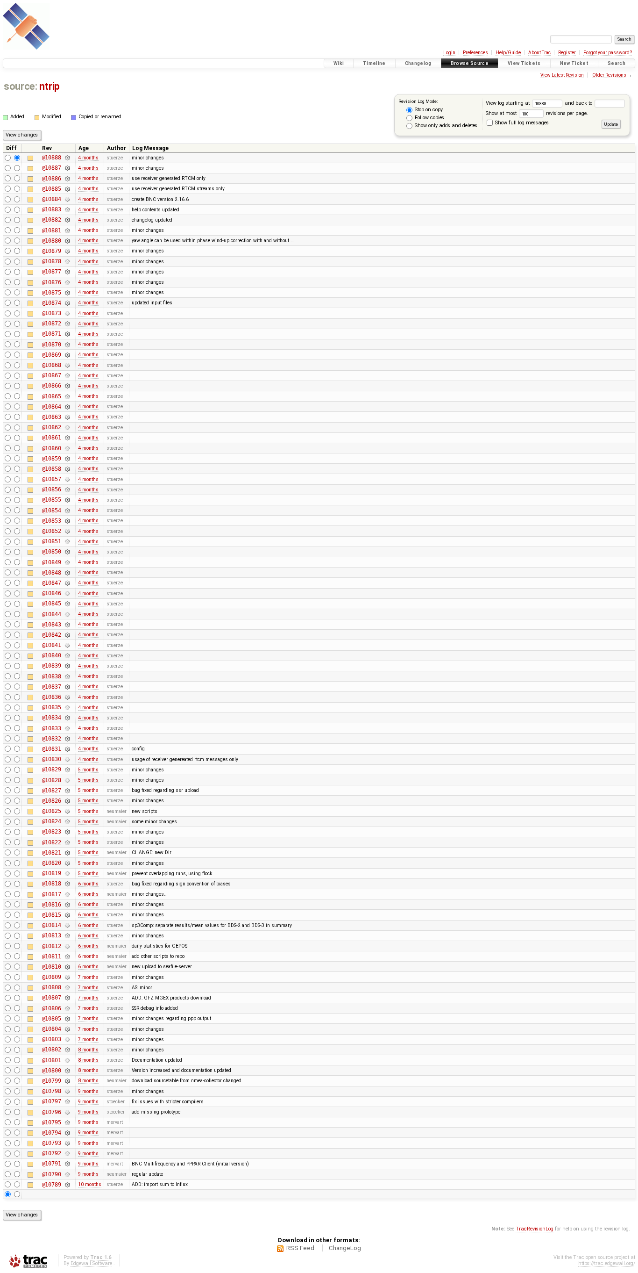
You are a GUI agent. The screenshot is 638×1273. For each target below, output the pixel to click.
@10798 (51, 1091)
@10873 (51, 313)
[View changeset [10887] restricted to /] (67, 168)
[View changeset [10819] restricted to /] (67, 873)
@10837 (51, 686)
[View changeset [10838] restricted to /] (67, 676)
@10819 (51, 873)
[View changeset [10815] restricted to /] (67, 915)
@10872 (51, 323)
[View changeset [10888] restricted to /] (67, 157)
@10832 (51, 738)
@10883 (51, 209)
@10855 (51, 499)
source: (20, 86)
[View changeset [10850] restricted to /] (67, 551)
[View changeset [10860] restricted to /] (67, 448)
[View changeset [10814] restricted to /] (67, 925)
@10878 (51, 261)
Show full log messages (521, 123)
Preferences (475, 52)
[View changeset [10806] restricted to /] (67, 1008)
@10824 (51, 821)
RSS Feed (300, 1247)
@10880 (51, 240)
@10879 (51, 251)
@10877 (51, 271)
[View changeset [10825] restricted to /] (67, 811)
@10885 (51, 189)
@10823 (51, 831)
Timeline (374, 63)
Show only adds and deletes (445, 125)
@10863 (51, 417)
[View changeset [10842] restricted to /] (67, 635)
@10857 (51, 479)
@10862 (51, 427)
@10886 (51, 178)
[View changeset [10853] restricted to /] (67, 521)
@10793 (51, 1143)
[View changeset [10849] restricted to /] (67, 562)
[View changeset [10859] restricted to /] (67, 458)
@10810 (51, 967)
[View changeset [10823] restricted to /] (67, 831)
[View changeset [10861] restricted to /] (67, 437)
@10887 (51, 168)
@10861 (51, 437)
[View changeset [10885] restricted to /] (67, 189)
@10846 (51, 593)
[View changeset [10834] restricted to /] (67, 717)
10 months (89, 1184)
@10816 (51, 904)
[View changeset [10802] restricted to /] (67, 1049)
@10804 (51, 1029)
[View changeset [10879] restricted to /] (67, 251)
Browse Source (470, 63)
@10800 (51, 1070)
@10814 (51, 925)
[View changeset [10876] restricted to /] (67, 282)
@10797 (51, 1101)
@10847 (51, 583)
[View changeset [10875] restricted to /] (67, 292)
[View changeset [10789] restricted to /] (67, 1184)
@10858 (51, 469)
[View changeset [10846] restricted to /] (67, 593)
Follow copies (428, 118)
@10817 (51, 894)
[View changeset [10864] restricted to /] (67, 406)
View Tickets (524, 63)
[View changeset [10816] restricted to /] (67, 904)
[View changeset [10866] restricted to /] (67, 385)
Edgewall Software (91, 1263)
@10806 (51, 1008)
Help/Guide (508, 52)
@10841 (51, 645)
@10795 (51, 1122)
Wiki (338, 63)
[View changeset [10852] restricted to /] (67, 531)
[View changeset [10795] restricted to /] (67, 1122)
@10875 (51, 292)
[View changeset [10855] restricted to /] (67, 499)
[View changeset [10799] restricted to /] (67, 1081)
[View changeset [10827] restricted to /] (67, 790)
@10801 (51, 1060)
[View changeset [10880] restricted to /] (67, 240)
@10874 (51, 303)
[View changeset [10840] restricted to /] (67, 655)
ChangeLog (345, 1247)
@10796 (51, 1112)
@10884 (51, 199)
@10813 (51, 935)
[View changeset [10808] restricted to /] (67, 987)
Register (567, 52)
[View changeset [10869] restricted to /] (67, 355)
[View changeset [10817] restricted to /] (67, 894)
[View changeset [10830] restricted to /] (67, 759)
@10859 (51, 458)
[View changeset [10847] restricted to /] (67, 583)
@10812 (51, 946)
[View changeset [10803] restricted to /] (67, 1039)
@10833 (51, 728)
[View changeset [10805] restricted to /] (67, 1018)
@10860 (51, 448)
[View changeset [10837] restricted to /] (67, 686)
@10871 (51, 334)
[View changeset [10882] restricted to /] (67, 219)
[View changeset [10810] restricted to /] (67, 967)
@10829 (51, 769)
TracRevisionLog (534, 1229)
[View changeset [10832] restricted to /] (67, 738)
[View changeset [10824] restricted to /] (67, 821)
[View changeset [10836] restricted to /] (67, 697)
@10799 (51, 1081)
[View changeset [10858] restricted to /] (67, 469)
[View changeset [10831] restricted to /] (67, 749)
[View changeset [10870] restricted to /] (67, 344)
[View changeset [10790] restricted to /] (67, 1174)
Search (616, 63)
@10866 (51, 385)
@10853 (51, 521)
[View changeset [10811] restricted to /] (67, 956)
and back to (579, 103)
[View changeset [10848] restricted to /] (67, 572)
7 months (88, 977)
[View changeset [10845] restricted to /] (67, 603)
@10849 (51, 562)
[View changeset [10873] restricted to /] (67, 313)
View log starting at (508, 103)
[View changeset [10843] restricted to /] (67, 624)
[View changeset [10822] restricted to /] (67, 842)
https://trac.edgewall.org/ (606, 1263)
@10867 (51, 375)
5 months (88, 769)
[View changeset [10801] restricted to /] (67, 1060)
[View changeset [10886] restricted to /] (67, 178)
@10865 (51, 396)
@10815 (51, 915)
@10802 (51, 1049)
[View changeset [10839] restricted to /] (67, 665)
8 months (88, 1049)
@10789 (51, 1184)
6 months (88, 883)
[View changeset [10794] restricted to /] (67, 1132)
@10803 (51, 1039)
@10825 (51, 811)
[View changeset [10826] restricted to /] (67, 801)
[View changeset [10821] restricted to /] (67, 852)
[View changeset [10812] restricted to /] (67, 946)
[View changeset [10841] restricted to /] (67, 645)
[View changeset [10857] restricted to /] (67, 479)
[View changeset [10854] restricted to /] (67, 510)
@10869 (51, 355)
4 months (88, 157)
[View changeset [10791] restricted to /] (67, 1163)
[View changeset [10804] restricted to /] (67, 1029)
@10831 (51, 749)
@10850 (51, 551)
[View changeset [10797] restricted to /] (67, 1101)
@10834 (51, 717)
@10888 (51, 157)
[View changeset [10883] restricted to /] (67, 209)
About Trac (539, 52)
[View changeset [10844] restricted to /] (67, 614)
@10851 (51, 541)
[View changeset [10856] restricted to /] (67, 489)
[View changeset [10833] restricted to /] (67, 728)
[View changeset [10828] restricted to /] (67, 780)
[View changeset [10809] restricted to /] (67, 977)
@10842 (51, 635)
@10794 (51, 1132)
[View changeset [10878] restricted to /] (67, 261)
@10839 (51, 665)
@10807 (51, 997)
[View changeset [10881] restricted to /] (67, 230)
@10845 (51, 603)
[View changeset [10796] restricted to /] (67, 1112)
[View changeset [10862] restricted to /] (67, 427)
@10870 (51, 344)
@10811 (51, 956)
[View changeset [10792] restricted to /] (67, 1153)
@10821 (51, 852)
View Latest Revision (562, 75)
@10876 (51, 282)
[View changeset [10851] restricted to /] (67, 541)
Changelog (418, 63)
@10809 (51, 977)
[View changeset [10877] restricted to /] (67, 271)
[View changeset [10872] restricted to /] (67, 323)
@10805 (51, 1018)
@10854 (51, 510)
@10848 (51, 572)
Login (449, 52)
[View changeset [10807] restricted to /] (67, 997)
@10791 (51, 1163)
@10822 (51, 842)
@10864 (51, 406)
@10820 (51, 863)
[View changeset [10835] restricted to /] (67, 707)
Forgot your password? (607, 52)
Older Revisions (609, 75)
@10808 (51, 987)
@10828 (51, 780)
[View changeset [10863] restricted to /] (67, 417)
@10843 (51, 624)
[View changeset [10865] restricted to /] (67, 396)
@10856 (51, 489)
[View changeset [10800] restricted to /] (67, 1070)
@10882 (51, 219)
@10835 (51, 707)
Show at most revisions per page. (537, 113)
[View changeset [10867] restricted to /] (67, 375)
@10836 (51, 697)
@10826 (51, 801)
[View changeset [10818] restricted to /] (67, 883)
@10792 (51, 1153)
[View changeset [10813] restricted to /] (67, 935)
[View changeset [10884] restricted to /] (67, 199)
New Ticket (574, 63)
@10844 (51, 614)
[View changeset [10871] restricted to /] (67, 334)
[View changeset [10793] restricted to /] (67, 1143)
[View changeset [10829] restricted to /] (67, 769)
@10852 (51, 531)
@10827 (51, 790)
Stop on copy (428, 110)
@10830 (51, 759)
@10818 (51, 883)
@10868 (51, 365)
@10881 (51, 230)
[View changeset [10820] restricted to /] (67, 863)
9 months (88, 1091)
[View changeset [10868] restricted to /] (67, 365)
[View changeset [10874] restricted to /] (67, 303)
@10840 (51, 655)
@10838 (51, 676)
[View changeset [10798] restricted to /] (67, 1091)
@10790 (51, 1174)
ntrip (49, 86)
